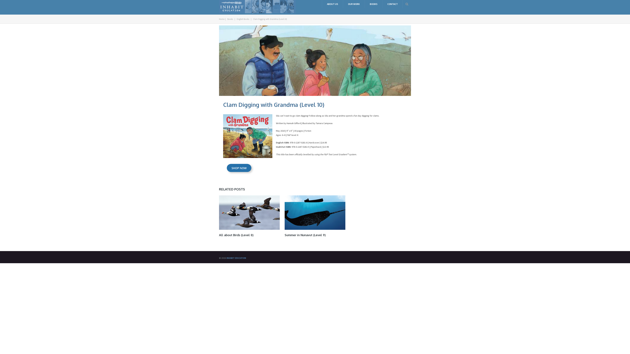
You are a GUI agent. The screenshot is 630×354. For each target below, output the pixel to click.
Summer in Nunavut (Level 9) (305, 235)
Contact (392, 4)
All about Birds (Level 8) (236, 235)
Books (373, 4)
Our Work (354, 4)
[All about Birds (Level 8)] (249, 212)
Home (221, 19)
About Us (332, 4)
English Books (243, 19)
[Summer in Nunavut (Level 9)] (315, 212)
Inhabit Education (236, 258)
